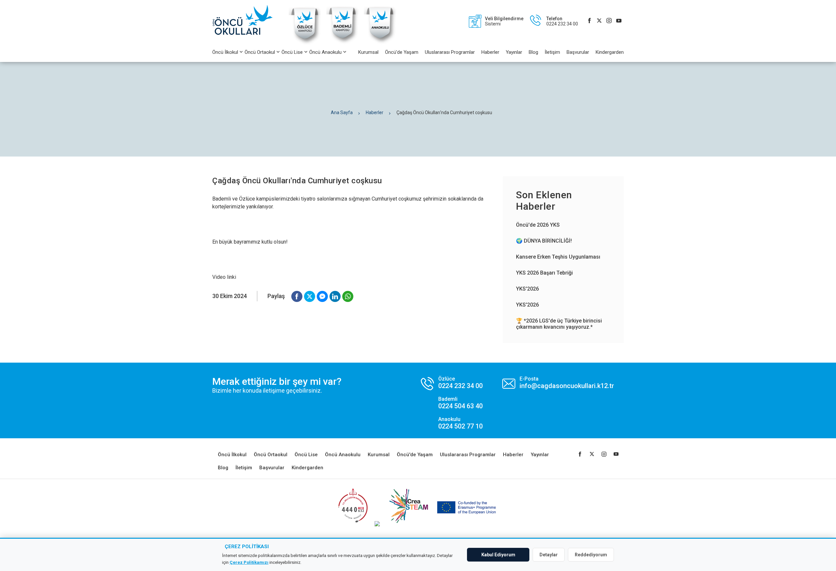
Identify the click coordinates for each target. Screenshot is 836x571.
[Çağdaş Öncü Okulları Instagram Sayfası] (609, 21)
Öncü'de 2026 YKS (538, 225)
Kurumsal (368, 52)
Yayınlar (514, 52)
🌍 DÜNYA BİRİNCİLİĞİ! (544, 241)
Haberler (490, 52)
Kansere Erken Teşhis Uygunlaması (558, 257)
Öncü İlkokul (225, 52)
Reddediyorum (591, 554)
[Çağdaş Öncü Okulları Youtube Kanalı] (619, 21)
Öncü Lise (292, 52)
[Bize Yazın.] (558, 382)
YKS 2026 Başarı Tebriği (544, 273)
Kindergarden (610, 52)
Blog (533, 52)
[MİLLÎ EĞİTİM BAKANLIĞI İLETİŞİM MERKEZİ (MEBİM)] (352, 524)
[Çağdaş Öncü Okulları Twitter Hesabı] (599, 21)
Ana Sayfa (342, 112)
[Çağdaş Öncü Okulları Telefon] (550, 21)
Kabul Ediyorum (498, 554)
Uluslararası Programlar (450, 52)
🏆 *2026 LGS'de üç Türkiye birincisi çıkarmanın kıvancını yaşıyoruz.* (559, 324)
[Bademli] (342, 44)
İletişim (552, 52)
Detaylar (548, 554)
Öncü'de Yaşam (401, 52)
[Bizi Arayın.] (452, 402)
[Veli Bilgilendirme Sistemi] (492, 21)
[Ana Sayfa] (245, 21)
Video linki (224, 277)
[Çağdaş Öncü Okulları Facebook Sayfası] (589, 21)
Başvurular (578, 52)
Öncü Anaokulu (325, 52)
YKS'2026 (527, 289)
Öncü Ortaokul (260, 52)
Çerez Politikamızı (249, 562)
